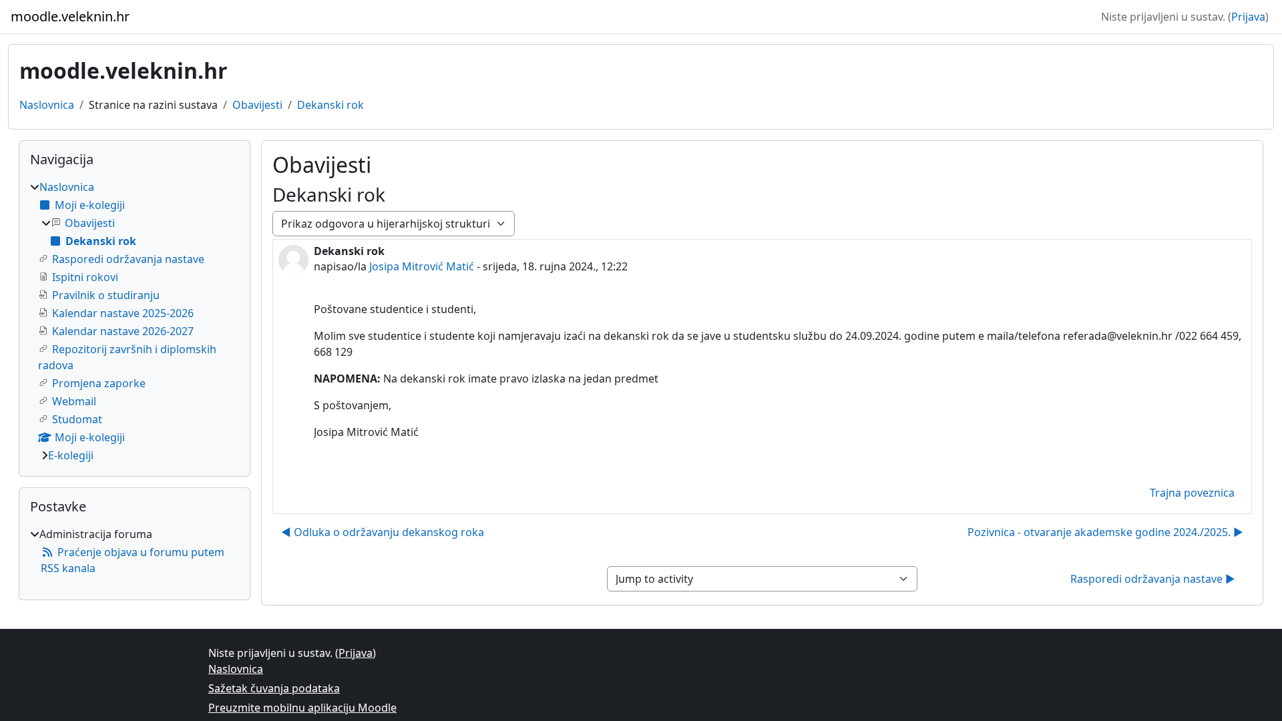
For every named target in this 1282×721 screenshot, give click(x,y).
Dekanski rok (330, 104)
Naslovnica (46, 104)
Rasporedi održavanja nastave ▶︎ (1152, 578)
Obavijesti (257, 104)
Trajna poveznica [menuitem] (1192, 492)
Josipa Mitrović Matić (421, 266)
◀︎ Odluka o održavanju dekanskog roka (382, 532)
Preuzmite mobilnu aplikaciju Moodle (302, 707)
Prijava (1248, 16)
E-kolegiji (70, 455)
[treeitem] (134, 321)
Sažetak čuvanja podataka (274, 688)
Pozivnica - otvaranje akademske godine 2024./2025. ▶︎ (1105, 532)
